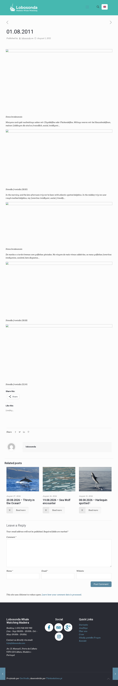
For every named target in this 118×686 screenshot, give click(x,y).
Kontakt (83, 641)
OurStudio (24, 678)
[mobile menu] (87, 6)
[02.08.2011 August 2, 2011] (115, 674)
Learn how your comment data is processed (61, 594)
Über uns (83, 631)
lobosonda (26, 38)
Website (80, 571)
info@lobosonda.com (15, 643)
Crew (81, 634)
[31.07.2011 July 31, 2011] (2, 674)
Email (44, 571)
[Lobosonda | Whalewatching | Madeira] (24, 7)
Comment (11, 537)
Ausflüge (83, 628)
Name (9, 571)
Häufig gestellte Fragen (90, 637)
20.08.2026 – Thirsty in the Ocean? (20, 501)
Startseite (83, 625)
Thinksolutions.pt (54, 678)
